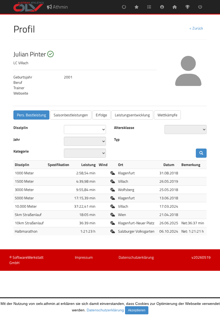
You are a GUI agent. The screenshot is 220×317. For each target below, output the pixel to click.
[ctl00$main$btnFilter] (201, 153)
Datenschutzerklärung (105, 310)
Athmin (60, 6)
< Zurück (196, 28)
